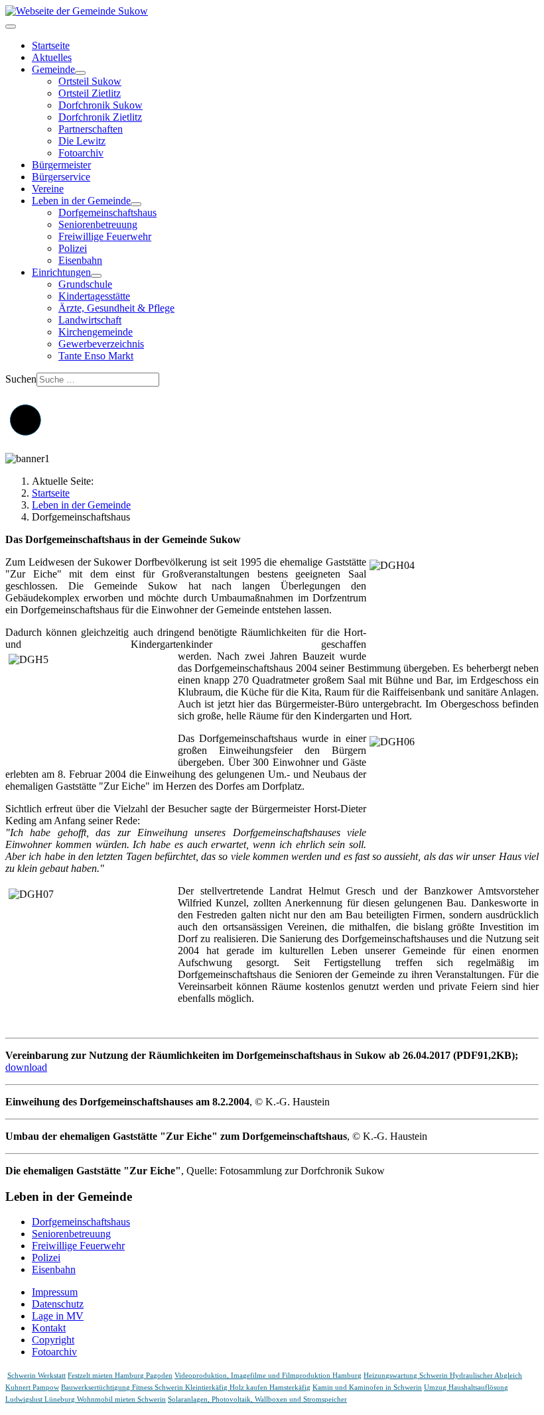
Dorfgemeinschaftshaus (107, 212)
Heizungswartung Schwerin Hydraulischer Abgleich (443, 1375)
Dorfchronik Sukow (100, 105)
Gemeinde (53, 69)
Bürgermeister (61, 164)
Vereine (48, 188)
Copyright (53, 1339)
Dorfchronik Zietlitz (100, 117)
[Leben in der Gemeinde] (136, 204)
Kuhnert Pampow (32, 1387)
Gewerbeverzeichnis (101, 343)
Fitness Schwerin (158, 1387)
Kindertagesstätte (94, 296)
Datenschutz (58, 1304)
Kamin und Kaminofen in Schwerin (367, 1387)
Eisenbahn (80, 260)
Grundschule (85, 284)
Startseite (51, 45)
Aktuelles (52, 57)
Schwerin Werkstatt (36, 1375)
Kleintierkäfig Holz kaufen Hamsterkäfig (247, 1387)
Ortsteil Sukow (89, 81)
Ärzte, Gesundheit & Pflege (116, 308)
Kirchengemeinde (95, 332)
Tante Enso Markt (95, 355)
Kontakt (49, 1327)
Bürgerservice (61, 176)
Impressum (55, 1292)
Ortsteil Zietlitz (89, 93)
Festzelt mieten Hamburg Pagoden (120, 1375)
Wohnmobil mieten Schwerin (121, 1399)
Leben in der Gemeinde (81, 200)
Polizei (72, 248)
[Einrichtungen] (96, 276)
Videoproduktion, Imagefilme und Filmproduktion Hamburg (268, 1375)
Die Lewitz (81, 141)
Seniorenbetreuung (97, 224)
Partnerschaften (90, 129)
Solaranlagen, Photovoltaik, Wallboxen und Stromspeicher (257, 1399)
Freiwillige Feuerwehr (104, 236)
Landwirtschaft (89, 320)
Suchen (20, 379)
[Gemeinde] (80, 73)
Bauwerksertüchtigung (96, 1387)
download (26, 1067)
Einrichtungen (61, 272)
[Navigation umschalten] (10, 27)
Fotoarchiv (80, 152)
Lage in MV (58, 1316)
